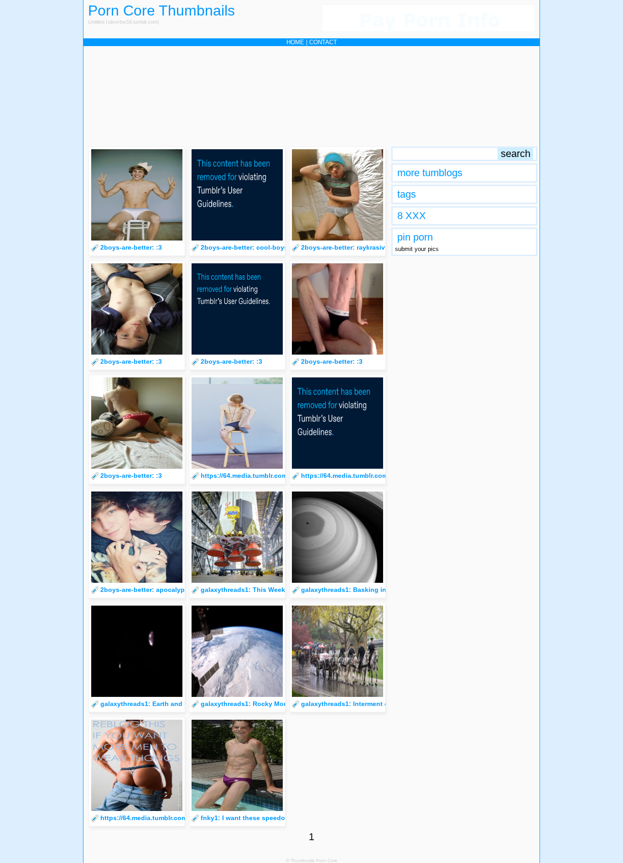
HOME (295, 42)
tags (406, 194)
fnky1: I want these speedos (245, 817)
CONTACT (323, 42)
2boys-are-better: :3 (131, 247)
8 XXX (411, 215)
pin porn (415, 237)
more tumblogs (429, 172)
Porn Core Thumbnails (161, 10)
